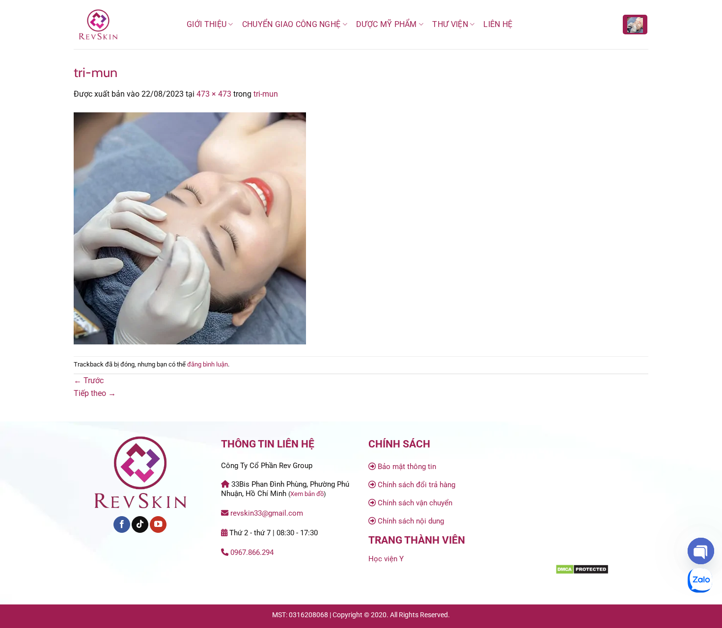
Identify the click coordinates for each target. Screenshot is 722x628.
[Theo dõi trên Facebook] (121, 524)
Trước (89, 380)
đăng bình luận (207, 364)
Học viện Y (386, 558)
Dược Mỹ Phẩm (386, 24)
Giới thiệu (206, 24)
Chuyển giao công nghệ (291, 24)
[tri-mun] (190, 227)
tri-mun (265, 94)
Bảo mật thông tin (407, 466)
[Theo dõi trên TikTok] (140, 524)
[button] (635, 24)
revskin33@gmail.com (266, 513)
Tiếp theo (95, 393)
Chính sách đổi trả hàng (416, 484)
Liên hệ (497, 24)
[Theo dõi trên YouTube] (158, 524)
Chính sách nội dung (411, 521)
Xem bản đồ (307, 493)
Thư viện (450, 24)
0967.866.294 (252, 552)
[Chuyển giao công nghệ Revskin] (123, 24)
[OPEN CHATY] (701, 551)
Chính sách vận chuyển (415, 502)
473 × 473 (213, 94)
